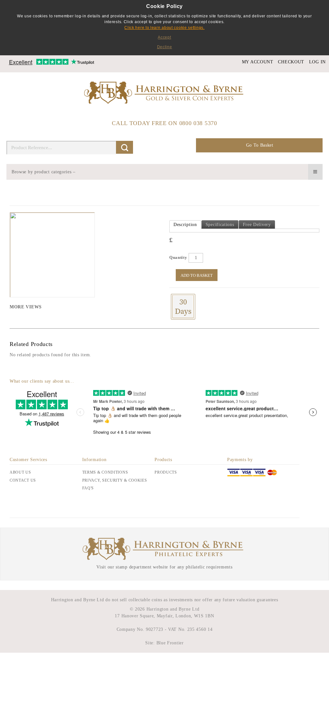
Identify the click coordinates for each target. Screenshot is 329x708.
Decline (164, 47)
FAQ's (88, 488)
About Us (20, 472)
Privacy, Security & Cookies (114, 480)
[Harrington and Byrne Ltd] (164, 93)
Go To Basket (259, 145)
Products (166, 472)
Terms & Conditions (105, 472)
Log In (317, 61)
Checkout (291, 61)
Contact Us (23, 480)
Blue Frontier (169, 642)
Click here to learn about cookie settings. (164, 27)
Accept (164, 37)
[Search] (124, 147)
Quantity (178, 257)
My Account (257, 61)
